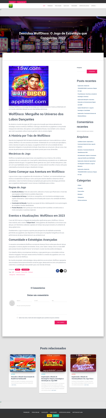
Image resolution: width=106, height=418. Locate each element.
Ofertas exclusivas (84, 5)
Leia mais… (14, 384)
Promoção (50, 5)
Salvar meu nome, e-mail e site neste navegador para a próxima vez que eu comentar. (39, 317)
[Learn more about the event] (53, 12)
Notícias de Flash (78, 412)
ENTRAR (12, 2)
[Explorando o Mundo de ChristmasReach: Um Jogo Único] (83, 362)
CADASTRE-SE (21, 2)
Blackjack (66, 5)
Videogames (74, 5)
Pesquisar (79, 67)
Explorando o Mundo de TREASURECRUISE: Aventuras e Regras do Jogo (87, 88)
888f (44, 5)
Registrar (56, 415)
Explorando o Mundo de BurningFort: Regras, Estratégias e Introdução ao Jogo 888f (52, 379)
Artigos (93, 5)
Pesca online (58, 5)
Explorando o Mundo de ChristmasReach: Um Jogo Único (82, 378)
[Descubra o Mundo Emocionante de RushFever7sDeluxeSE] (23, 362)
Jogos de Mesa (25, 269)
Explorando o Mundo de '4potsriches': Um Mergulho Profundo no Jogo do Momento (87, 163)
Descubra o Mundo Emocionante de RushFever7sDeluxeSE (22, 378)
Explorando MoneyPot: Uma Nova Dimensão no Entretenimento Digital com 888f (87, 102)
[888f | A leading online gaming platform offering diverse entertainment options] (11, 6)
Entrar (49, 415)
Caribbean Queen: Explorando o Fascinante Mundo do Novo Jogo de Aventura (86, 144)
